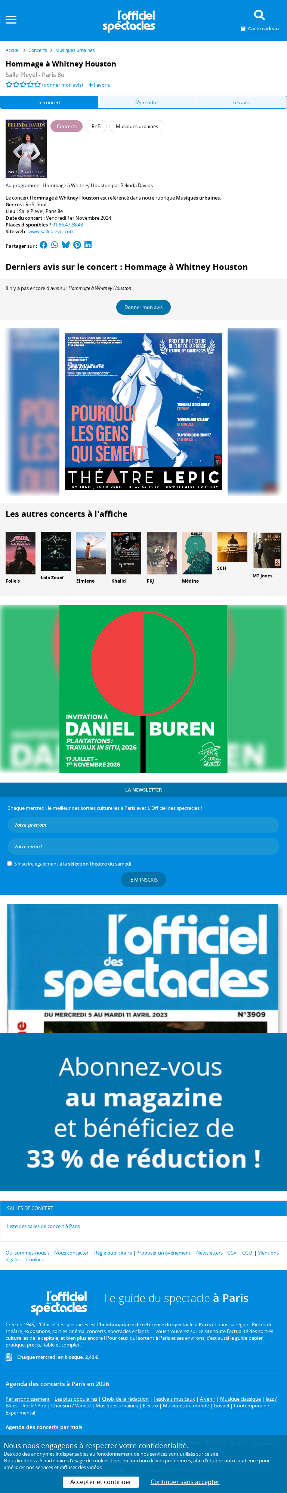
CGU (247, 1252)
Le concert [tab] (49, 102)
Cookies (35, 1259)
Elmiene (85, 581)
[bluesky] (66, 246)
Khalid (118, 581)
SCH (221, 568)
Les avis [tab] (241, 102)
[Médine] (197, 552)
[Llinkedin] (88, 246)
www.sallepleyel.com (51, 231)
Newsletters (209, 1252)
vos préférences (173, 1460)
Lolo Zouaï (52, 577)
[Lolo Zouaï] (56, 550)
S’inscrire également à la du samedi (72, 863)
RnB (29, 204)
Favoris (101, 84)
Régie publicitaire (113, 1252)
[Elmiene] (91, 552)
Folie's (13, 581)
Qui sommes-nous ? (28, 1252)
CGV (232, 1252)
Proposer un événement (163, 1252)
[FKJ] (162, 552)
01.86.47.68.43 (67, 224)
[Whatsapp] (54, 246)
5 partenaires (54, 1460)
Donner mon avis (143, 307)
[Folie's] (21, 552)
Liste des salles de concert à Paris (43, 1226)
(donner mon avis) (62, 84)
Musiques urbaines (198, 197)
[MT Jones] (268, 550)
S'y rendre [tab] (146, 102)
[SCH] (232, 546)
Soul (41, 204)
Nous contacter (71, 1252)
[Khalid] (126, 552)
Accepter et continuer (101, 1482)
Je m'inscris (143, 879)
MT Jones (262, 576)
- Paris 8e (35, 75)
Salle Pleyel (31, 211)
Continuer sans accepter (185, 1482)
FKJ (150, 581)
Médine (190, 581)
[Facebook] (43, 246)
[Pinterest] (77, 246)
